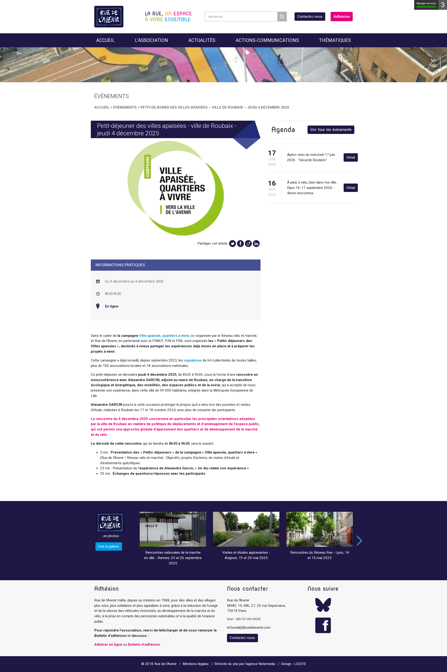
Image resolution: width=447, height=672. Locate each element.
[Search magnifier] (282, 16)
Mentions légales (196, 664)
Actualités (201, 40)
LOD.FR (300, 664)
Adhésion (342, 16)
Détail (350, 157)
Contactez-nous (309, 16)
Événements (125, 107)
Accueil (105, 40)
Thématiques (335, 40)
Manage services (426, 3)
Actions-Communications (267, 40)
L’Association (151, 40)
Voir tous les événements (331, 129)
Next (358, 540)
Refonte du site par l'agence (235, 664)
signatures (193, 360)
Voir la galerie (108, 546)
